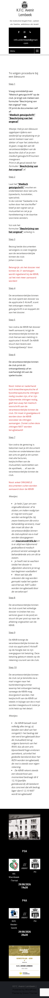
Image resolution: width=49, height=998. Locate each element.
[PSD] (30, 32)
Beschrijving (27, 166)
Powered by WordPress (24, 989)
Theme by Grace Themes (24, 992)
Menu (12, 51)
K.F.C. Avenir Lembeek (25, 12)
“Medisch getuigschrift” (22, 114)
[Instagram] (24, 32)
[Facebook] (18, 32)
